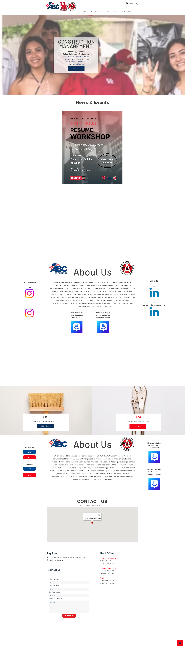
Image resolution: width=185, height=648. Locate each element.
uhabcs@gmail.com (107, 580)
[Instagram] (29, 293)
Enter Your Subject (54, 592)
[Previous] (66, 147)
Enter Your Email (54, 585)
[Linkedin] (154, 313)
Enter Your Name (54, 579)
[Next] (118, 147)
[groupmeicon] (76, 327)
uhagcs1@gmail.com (107, 583)
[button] (137, 3)
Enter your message (55, 598)
